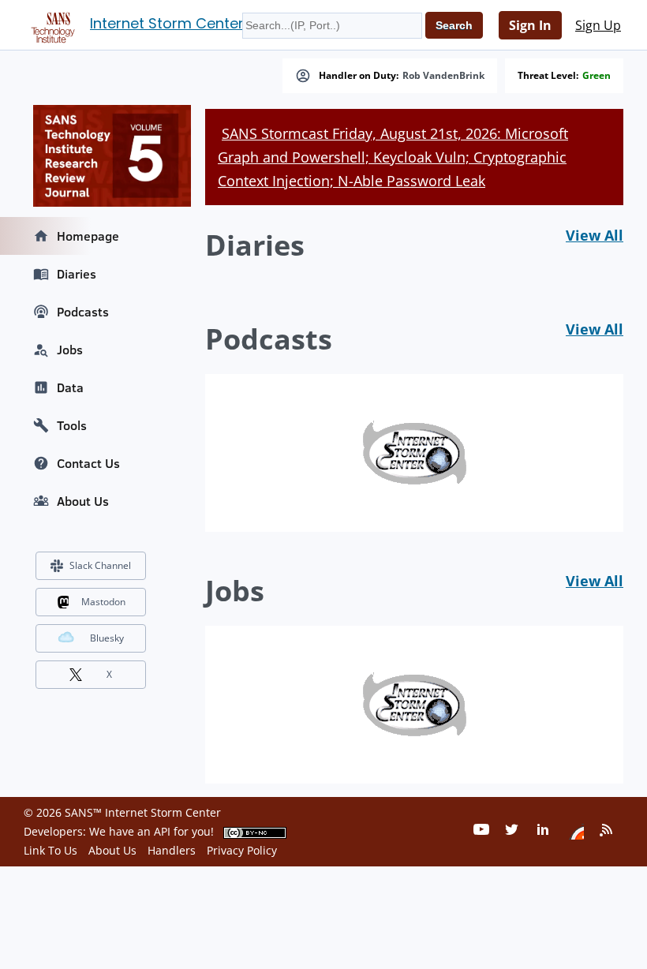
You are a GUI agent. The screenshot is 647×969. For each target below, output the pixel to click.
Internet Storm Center (167, 23)
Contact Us (88, 463)
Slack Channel (100, 565)
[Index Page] (50, 24)
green (596, 75)
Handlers (172, 850)
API (162, 831)
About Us (83, 501)
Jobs (70, 349)
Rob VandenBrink (443, 75)
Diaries (76, 273)
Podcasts (83, 311)
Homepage (88, 236)
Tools (72, 425)
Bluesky (107, 638)
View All (594, 235)
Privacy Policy (242, 850)
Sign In (530, 25)
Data (70, 387)
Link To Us (50, 850)
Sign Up (598, 25)
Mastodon (103, 601)
